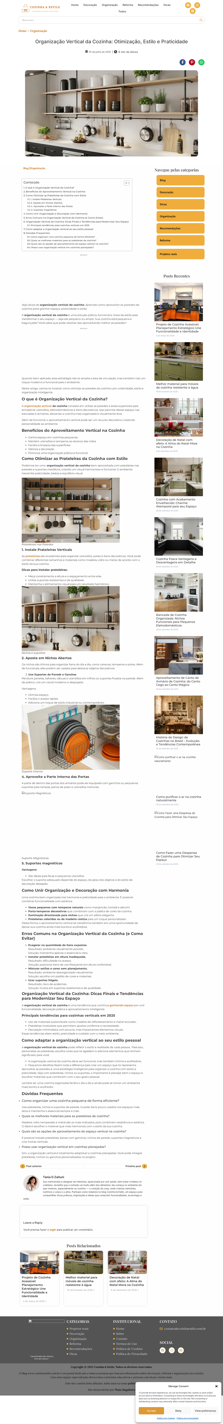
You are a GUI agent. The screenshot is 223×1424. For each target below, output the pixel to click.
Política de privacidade (188, 1418)
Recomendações (148, 5)
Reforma (128, 5)
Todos (122, 11)
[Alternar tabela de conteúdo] (125, 183)
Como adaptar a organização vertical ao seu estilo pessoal (59, 229)
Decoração (90, 5)
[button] (216, 1386)
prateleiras (32, 556)
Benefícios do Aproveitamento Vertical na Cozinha (55, 191)
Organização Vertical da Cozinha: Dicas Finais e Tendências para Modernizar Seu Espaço (77, 221)
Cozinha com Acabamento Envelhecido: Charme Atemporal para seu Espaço (176, 503)
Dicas (167, 5)
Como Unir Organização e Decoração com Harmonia (56, 213)
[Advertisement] (83, 279)
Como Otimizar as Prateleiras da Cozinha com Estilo (56, 195)
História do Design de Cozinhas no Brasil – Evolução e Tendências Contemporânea (178, 741)
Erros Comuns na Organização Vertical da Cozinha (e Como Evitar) (64, 217)
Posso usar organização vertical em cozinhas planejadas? (62, 247)
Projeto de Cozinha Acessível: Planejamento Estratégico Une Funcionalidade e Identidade (36, 1287)
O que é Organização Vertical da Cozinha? (49, 187)
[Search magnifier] (201, 20)
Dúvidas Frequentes (38, 233)
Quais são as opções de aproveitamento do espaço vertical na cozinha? (69, 243)
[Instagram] (197, 5)
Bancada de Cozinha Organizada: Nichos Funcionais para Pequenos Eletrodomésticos (175, 620)
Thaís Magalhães (125, 1389)
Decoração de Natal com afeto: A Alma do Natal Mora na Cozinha (127, 1281)
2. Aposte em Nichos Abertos (46, 203)
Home (75, 5)
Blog (26, 168)
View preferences (205, 1410)
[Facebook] (188, 5)
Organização (110, 5)
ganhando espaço (121, 1005)
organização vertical (38, 406)
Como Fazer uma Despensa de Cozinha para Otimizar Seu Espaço (178, 856)
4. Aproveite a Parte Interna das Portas (52, 206)
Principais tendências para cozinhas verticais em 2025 (60, 225)
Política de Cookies (166, 1418)
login (53, 1229)
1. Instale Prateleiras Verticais (46, 199)
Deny (178, 1410)
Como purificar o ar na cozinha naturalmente (178, 798)
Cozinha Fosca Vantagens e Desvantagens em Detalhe (176, 560)
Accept (151, 1410)
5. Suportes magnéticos (44, 209)
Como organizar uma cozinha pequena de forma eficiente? (63, 236)
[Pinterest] (193, 11)
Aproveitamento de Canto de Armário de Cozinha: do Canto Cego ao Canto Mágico (178, 681)
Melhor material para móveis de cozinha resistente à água (81, 1281)
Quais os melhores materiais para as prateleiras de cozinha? (63, 240)
